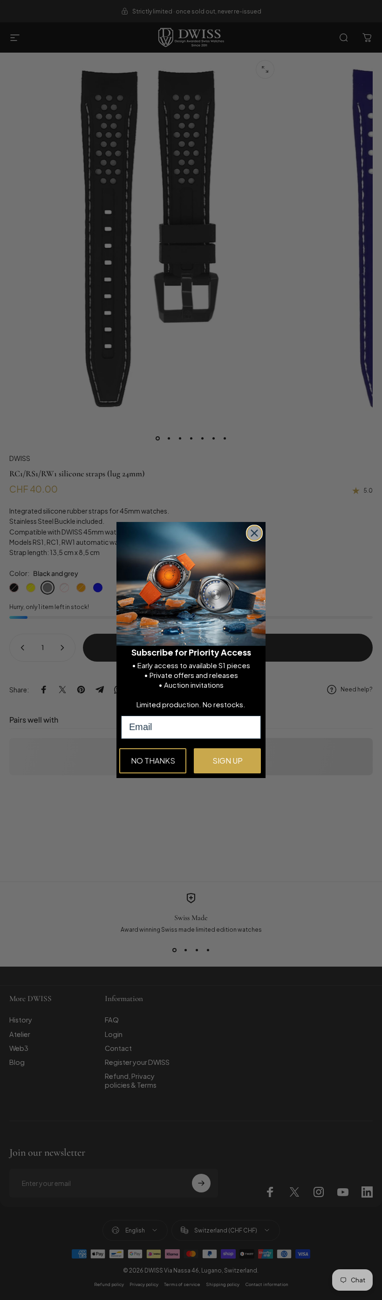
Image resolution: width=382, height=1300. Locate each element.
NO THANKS (153, 760)
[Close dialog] (254, 533)
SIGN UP (227, 760)
